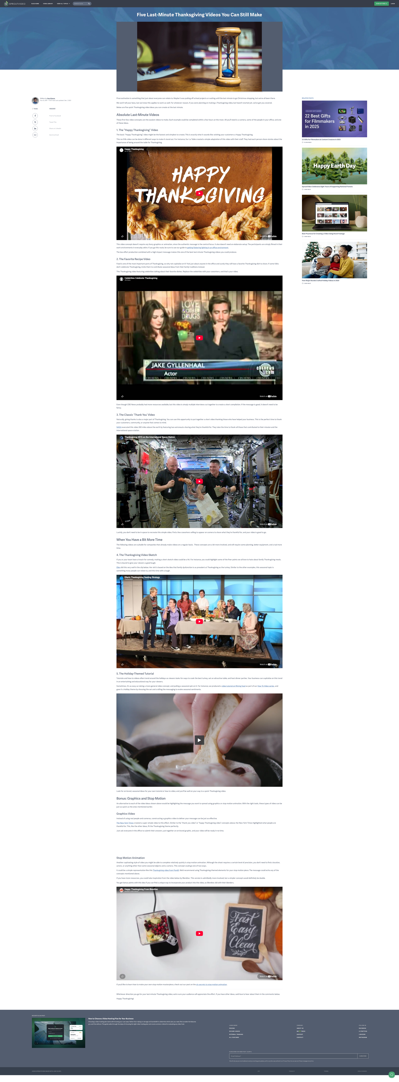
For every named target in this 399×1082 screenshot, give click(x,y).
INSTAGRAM (363, 1037)
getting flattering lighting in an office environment (207, 247)
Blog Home (35, 3)
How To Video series (265, 686)
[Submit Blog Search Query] (89, 4)
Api (259, 1071)
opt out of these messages (301, 1061)
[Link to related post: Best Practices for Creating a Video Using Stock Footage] (334, 213)
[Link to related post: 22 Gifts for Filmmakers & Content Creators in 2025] (334, 119)
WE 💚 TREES (301, 1031)
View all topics (63, 3)
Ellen (118, 567)
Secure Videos (234, 1031)
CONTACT (300, 1037)
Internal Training (236, 1034)
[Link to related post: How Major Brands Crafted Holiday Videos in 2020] (334, 260)
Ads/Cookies (362, 1071)
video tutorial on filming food (233, 686)
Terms (326, 1071)
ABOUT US (300, 1028)
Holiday (52, 108)
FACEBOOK (362, 1028)
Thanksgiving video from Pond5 (166, 870)
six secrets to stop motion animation (211, 984)
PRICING (232, 1028)
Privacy (292, 1071)
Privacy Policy (286, 1061)
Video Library (48, 3)
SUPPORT (300, 1034)
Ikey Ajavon (51, 98)
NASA (118, 427)
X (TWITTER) (363, 1031)
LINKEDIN (362, 1034)
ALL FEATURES (234, 1037)
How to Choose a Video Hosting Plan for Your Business (111, 1018)
